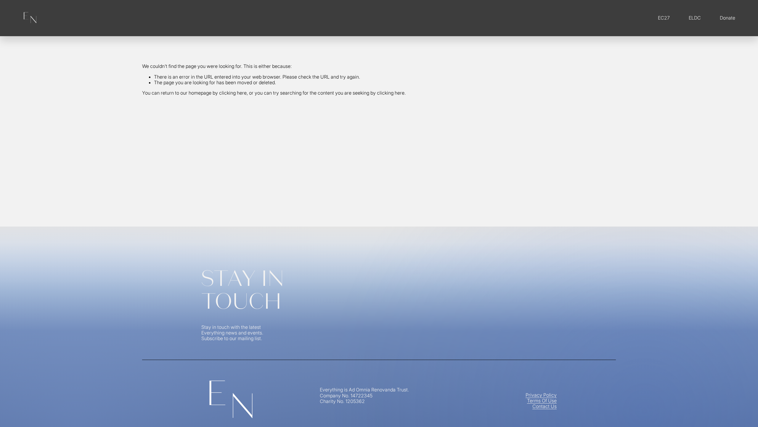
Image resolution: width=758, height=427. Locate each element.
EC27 (664, 18)
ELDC (695, 18)
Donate (727, 18)
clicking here (233, 93)
